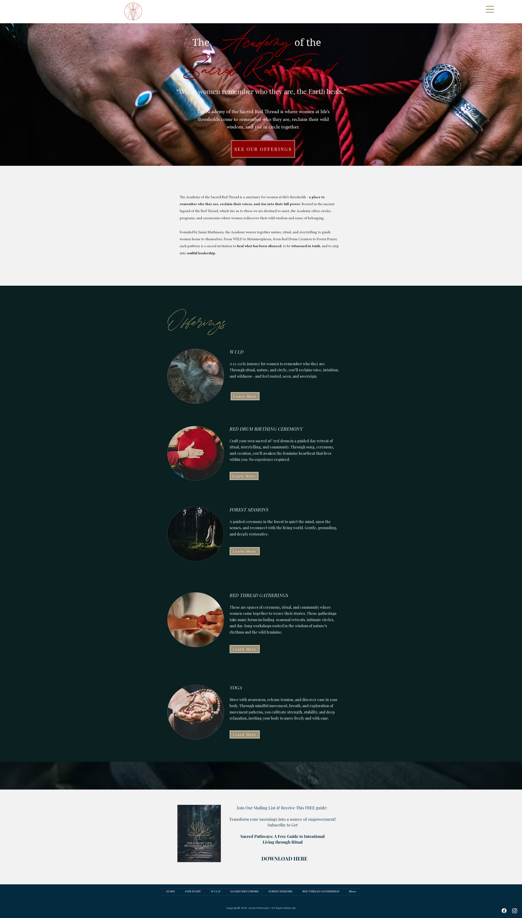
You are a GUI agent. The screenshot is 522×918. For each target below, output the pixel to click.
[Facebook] (504, 910)
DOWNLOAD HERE (284, 858)
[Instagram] (514, 910)
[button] (490, 9)
